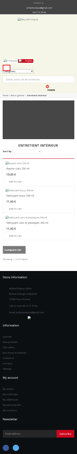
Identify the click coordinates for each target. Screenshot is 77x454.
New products (10, 342)
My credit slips (10, 394)
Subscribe (65, 433)
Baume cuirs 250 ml (17, 168)
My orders (8, 388)
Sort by (7, 151)
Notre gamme (17, 95)
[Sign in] (21, 88)
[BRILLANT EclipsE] (38, 38)
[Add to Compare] (70, 181)
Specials (7, 336)
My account (10, 378)
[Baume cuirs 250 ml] (38, 163)
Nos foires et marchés (15, 352)
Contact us (38, 2)
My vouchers (10, 410)
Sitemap (7, 368)
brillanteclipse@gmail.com (39, 7)
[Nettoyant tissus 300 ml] (38, 190)
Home (5, 95)
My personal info (12, 405)
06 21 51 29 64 (39, 12)
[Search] (6, 68)
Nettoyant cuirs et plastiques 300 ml (27, 222)
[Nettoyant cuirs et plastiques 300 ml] (38, 217)
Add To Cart (15, 181)
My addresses (10, 399)
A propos (8, 363)
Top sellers (9, 347)
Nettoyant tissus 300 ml (20, 195)
